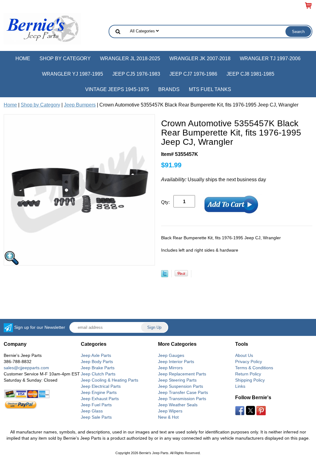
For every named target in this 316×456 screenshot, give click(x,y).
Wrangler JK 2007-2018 (200, 58)
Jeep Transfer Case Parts (183, 392)
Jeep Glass (92, 410)
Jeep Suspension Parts (180, 386)
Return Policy (248, 373)
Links (240, 386)
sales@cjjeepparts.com (26, 367)
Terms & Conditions (254, 367)
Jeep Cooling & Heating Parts (109, 380)
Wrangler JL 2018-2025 (130, 58)
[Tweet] (164, 275)
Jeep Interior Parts (176, 361)
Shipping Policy (250, 380)
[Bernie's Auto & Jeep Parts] (42, 28)
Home (22, 58)
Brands (169, 89)
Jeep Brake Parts (97, 367)
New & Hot (168, 417)
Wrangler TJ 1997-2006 (270, 58)
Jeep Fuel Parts (96, 404)
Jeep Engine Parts (99, 392)
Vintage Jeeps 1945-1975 (117, 89)
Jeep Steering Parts (177, 380)
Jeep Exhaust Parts (100, 398)
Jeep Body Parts (97, 361)
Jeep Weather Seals (178, 404)
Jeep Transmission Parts (182, 398)
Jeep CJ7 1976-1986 (193, 74)
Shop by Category (65, 58)
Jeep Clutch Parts (98, 373)
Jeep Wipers (170, 410)
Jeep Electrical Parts (101, 386)
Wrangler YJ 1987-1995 (72, 74)
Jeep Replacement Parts (182, 373)
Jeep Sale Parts (96, 417)
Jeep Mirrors (170, 367)
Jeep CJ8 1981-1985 (250, 74)
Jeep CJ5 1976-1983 (136, 74)
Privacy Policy (248, 361)
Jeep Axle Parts (96, 355)
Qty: (165, 202)
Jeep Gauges (171, 355)
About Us (244, 355)
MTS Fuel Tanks (210, 89)
